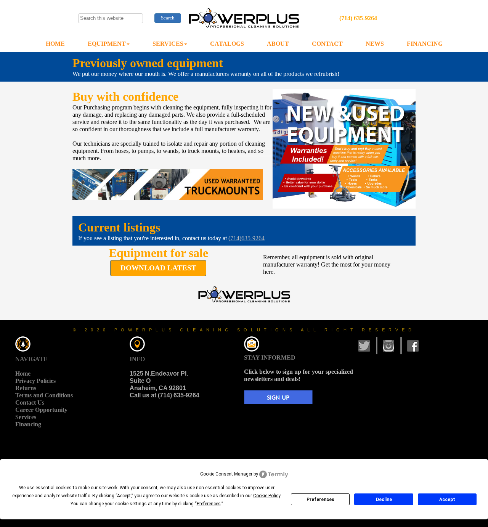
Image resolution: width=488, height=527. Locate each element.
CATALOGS (227, 43)
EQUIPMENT (107, 43)
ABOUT (278, 43)
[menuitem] (55, 44)
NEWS (375, 43)
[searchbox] (110, 18)
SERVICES (167, 43)
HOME (55, 43)
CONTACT (327, 43)
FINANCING (425, 43)
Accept (447, 499)
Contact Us (29, 402)
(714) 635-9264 (358, 18)
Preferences (320, 499)
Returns (25, 388)
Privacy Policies (35, 381)
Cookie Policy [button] (266, 495)
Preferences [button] (209, 503)
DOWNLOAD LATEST (158, 268)
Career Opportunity (41, 409)
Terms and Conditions (44, 395)
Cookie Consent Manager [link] (226, 474)
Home (22, 373)
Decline (384, 499)
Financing (28, 424)
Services (25, 417)
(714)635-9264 (246, 238)
